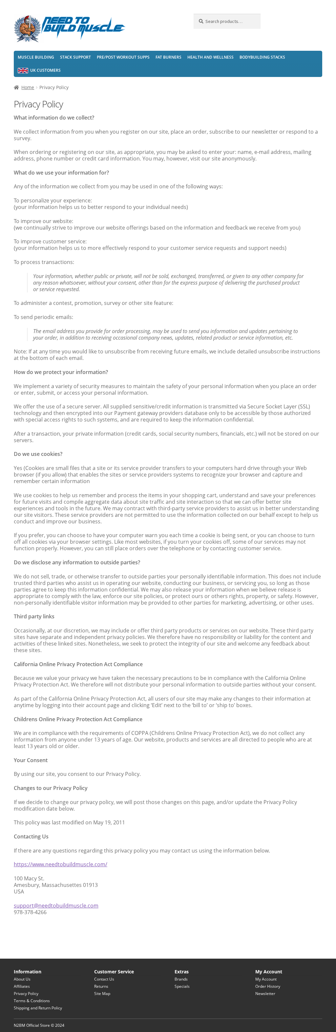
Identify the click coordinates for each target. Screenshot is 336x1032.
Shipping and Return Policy (38, 1008)
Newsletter (265, 993)
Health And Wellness (210, 57)
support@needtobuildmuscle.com (56, 905)
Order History (267, 986)
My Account (266, 979)
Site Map (102, 993)
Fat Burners (168, 57)
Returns (101, 986)
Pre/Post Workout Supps (123, 57)
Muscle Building (36, 57)
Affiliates (22, 986)
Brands (181, 979)
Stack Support (75, 57)
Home (27, 87)
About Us (22, 979)
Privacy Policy (26, 993)
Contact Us (104, 979)
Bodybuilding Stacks (262, 57)
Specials (182, 986)
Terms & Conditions (32, 1001)
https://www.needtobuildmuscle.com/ (60, 864)
